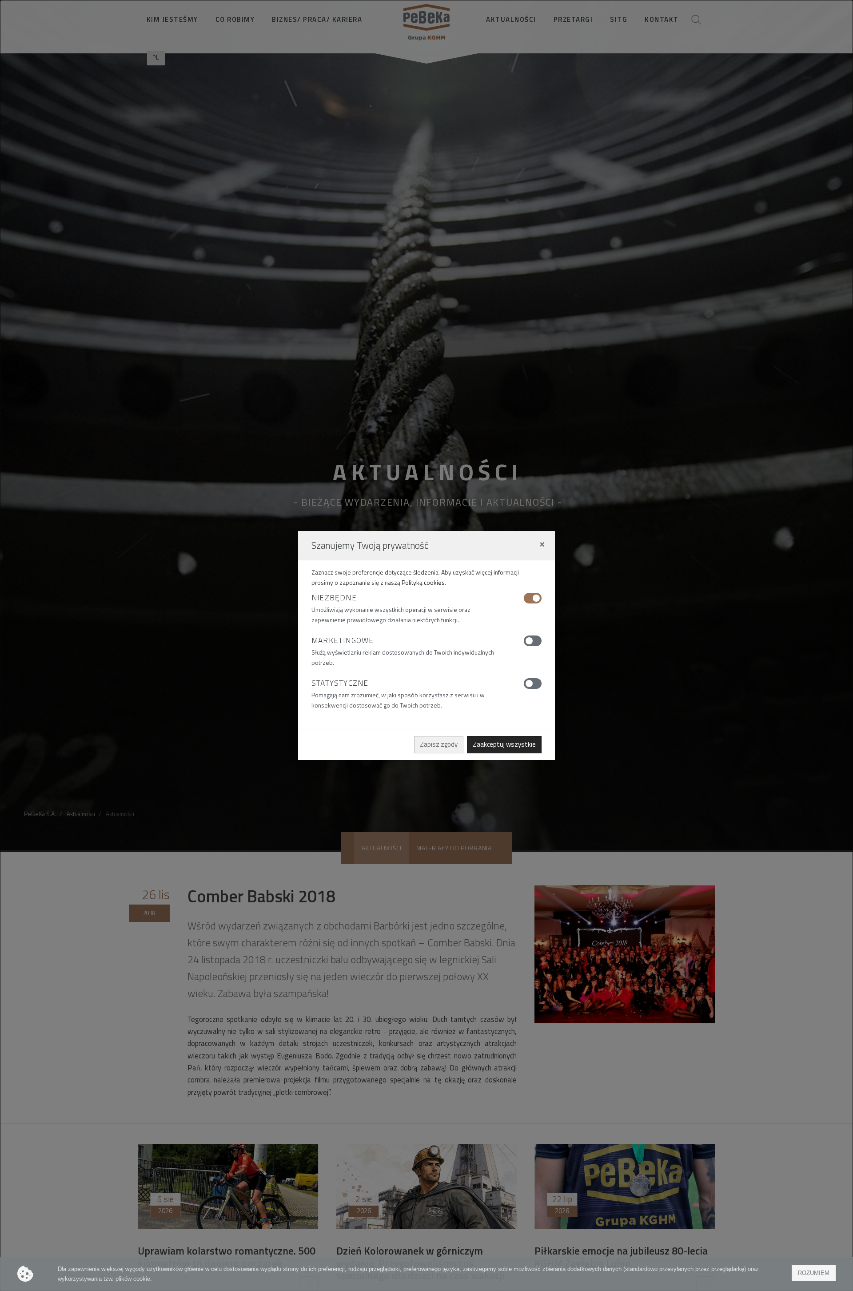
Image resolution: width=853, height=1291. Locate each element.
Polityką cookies (423, 582)
